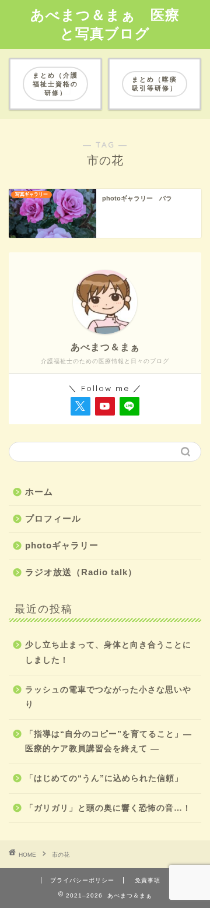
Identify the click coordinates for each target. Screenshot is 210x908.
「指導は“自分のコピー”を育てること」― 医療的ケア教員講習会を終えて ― (108, 742)
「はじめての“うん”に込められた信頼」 (104, 778)
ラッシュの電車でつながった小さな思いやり (108, 697)
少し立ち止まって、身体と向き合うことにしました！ (108, 652)
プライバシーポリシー (82, 880)
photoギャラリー (62, 545)
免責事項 (147, 880)
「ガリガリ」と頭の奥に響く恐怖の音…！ (108, 808)
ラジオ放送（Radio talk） (81, 572)
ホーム (39, 492)
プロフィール (53, 518)
